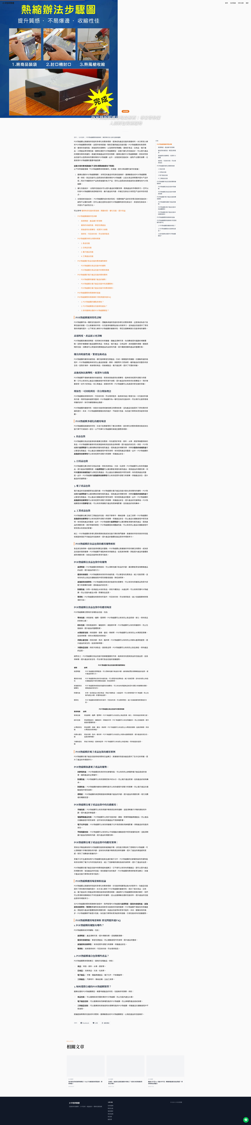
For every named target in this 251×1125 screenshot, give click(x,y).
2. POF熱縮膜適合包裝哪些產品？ (94, 306)
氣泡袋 (110, 1117)
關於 (247, 3)
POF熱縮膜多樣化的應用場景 (88, 238)
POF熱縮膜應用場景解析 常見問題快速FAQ (94, 297)
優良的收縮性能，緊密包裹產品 (93, 225)
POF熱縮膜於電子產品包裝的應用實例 (92, 274)
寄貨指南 (110, 1114)
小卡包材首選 (8, 3)
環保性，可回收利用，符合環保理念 (95, 233)
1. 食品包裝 (85, 243)
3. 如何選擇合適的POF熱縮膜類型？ (95, 310)
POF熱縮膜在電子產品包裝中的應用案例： (97, 288)
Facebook (86, 1023)
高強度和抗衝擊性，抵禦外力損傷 (94, 229)
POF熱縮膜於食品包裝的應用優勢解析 (92, 261)
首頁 (226, 3)
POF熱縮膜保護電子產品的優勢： (94, 279)
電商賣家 (110, 1111)
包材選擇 (81, 137)
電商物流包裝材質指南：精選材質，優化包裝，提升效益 (103, 210)
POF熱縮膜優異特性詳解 (87, 216)
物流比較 (110, 1108)
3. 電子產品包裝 (87, 252)
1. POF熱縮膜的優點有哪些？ (92, 301)
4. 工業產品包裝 (87, 256)
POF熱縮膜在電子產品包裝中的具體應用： (97, 283)
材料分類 (241, 3)
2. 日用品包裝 (86, 247)
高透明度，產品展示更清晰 (91, 221)
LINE (96, 1023)
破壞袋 (110, 1119)
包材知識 (233, 3)
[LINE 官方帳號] (246, 1120)
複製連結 (106, 1023)
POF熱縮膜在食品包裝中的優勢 (93, 265)
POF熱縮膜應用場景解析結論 (88, 292)
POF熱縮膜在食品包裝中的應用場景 (95, 270)
